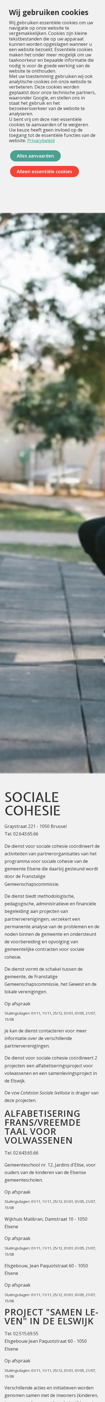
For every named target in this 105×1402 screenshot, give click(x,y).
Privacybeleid (41, 140)
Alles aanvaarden (35, 156)
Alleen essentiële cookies (44, 171)
